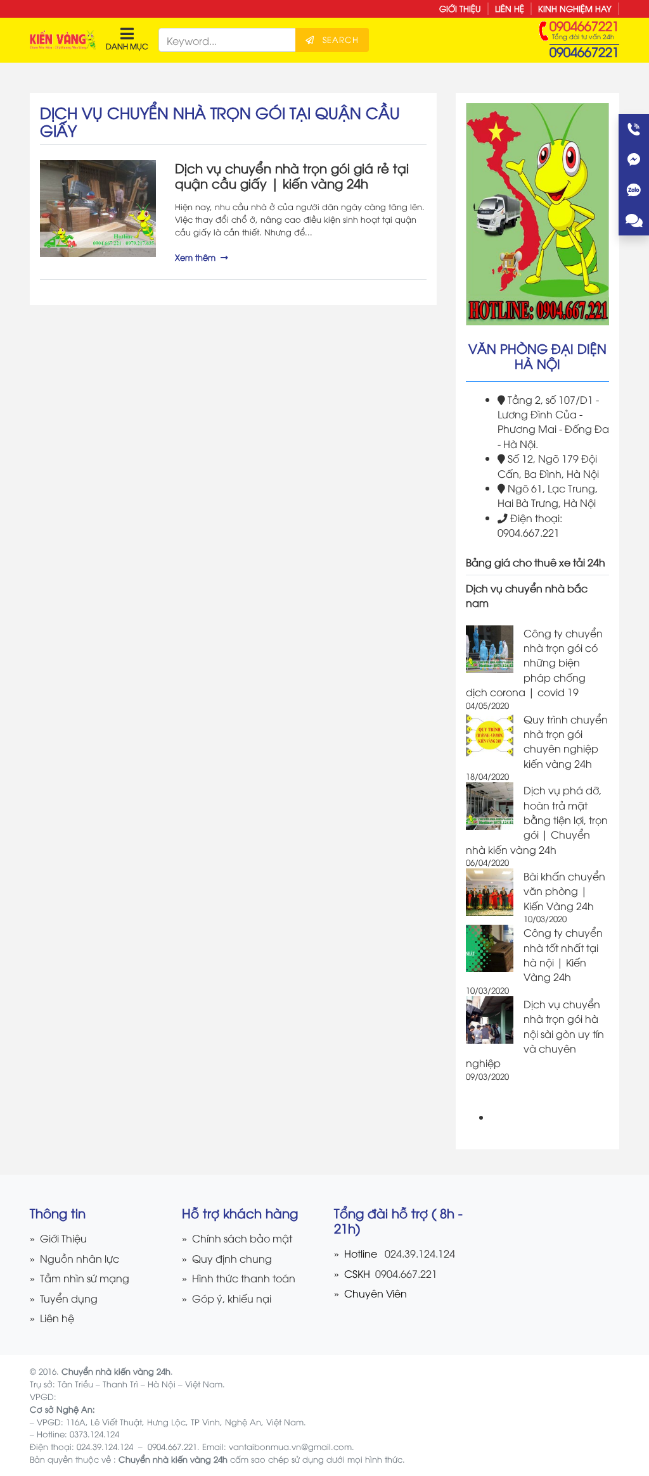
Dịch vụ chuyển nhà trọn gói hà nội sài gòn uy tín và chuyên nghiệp (535, 1033)
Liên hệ (509, 8)
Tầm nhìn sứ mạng (84, 1277)
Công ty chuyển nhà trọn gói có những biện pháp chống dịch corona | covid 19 (534, 662)
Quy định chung (232, 1258)
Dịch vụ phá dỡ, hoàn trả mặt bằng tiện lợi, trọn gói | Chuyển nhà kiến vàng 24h (537, 819)
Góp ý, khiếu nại (231, 1297)
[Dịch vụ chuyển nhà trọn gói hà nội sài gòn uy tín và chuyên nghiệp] (489, 1020)
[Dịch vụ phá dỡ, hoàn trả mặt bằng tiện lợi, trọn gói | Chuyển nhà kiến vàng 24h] (489, 806)
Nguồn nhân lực (79, 1258)
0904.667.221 (405, 1273)
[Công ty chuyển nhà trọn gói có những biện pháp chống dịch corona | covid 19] (489, 649)
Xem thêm (195, 257)
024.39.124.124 (420, 1253)
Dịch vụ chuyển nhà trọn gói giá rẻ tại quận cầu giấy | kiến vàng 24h (292, 175)
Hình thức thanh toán (243, 1277)
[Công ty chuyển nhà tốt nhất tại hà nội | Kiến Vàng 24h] (489, 948)
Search (339, 39)
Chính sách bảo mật (242, 1237)
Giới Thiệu (460, 8)
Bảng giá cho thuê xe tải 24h (535, 561)
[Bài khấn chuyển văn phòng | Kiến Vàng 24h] (489, 892)
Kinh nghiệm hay (575, 8)
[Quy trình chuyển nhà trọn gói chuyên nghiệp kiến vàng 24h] (489, 735)
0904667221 (584, 51)
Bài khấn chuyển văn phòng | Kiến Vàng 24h (564, 890)
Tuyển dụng (69, 1297)
